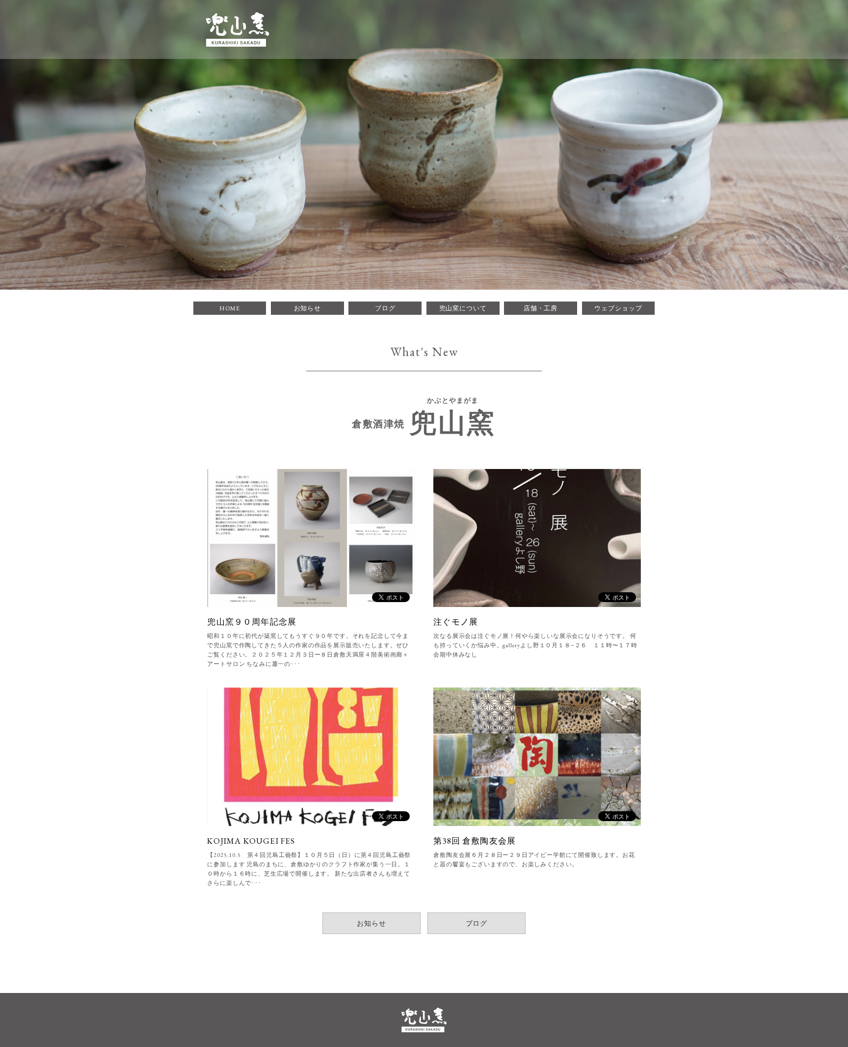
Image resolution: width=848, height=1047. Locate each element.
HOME (229, 308)
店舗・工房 (540, 308)
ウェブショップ (618, 308)
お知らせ (307, 308)
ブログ (385, 308)
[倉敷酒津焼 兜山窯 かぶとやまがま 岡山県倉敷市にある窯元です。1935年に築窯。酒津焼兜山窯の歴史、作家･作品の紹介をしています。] (237, 29)
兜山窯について (463, 308)
